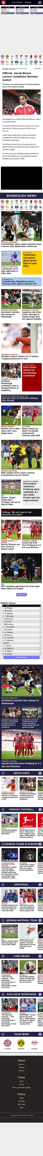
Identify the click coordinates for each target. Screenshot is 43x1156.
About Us (21, 1064)
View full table (21, 657)
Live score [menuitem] (17, 2)
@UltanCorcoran (21, 68)
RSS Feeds (21, 1104)
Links (21, 1107)
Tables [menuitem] (27, 2)
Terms (22, 1081)
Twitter (21, 1098)
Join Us (21, 1071)
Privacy (21, 1084)
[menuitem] (5, 2)
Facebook (21, 1101)
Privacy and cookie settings (21, 1087)
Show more (22, 594)
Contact (21, 1067)
